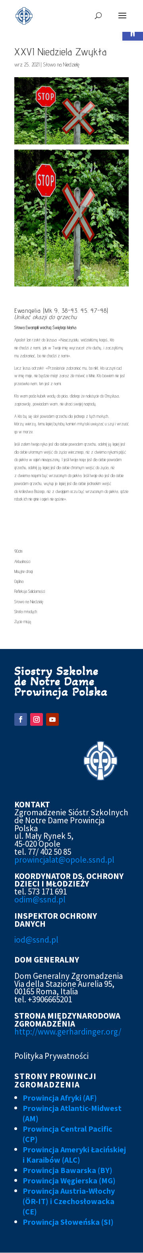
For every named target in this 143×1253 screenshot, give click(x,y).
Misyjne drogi (23, 571)
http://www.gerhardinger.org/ (67, 1031)
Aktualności (22, 561)
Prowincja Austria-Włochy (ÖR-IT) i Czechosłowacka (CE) (69, 1201)
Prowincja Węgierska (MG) (69, 1180)
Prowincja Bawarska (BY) (67, 1170)
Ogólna (18, 581)
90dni (18, 551)
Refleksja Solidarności (29, 591)
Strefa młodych (25, 611)
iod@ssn (29, 939)
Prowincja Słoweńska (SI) (68, 1222)
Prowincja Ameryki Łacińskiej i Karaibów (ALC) (74, 1154)
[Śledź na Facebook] (20, 719)
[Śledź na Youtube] (52, 719)
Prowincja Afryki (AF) (60, 1098)
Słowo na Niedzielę (61, 64)
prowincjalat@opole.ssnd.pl (64, 859)
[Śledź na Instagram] (36, 719)
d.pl (51, 939)
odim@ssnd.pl (40, 899)
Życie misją (22, 621)
